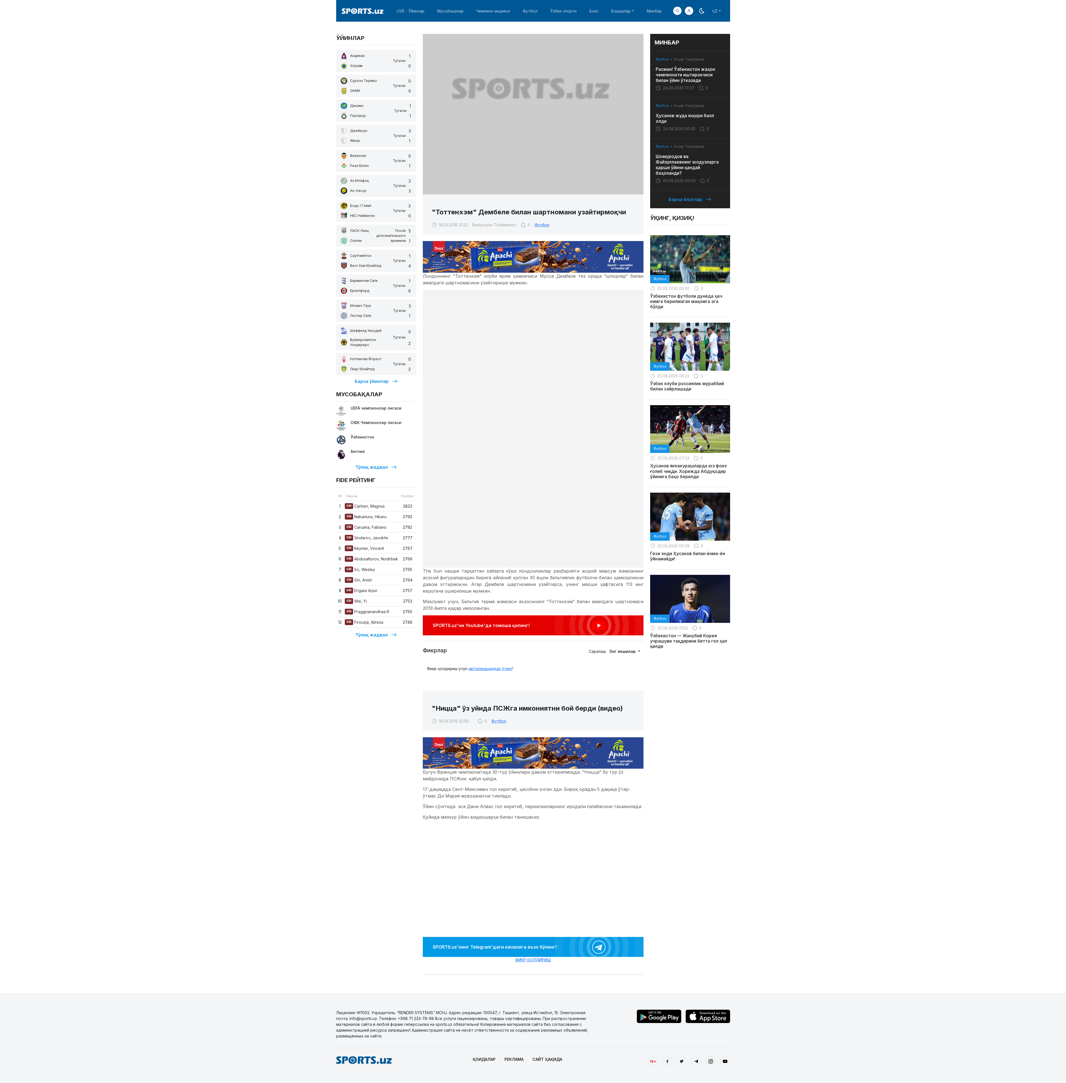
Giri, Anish (359, 580)
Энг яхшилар (623, 651)
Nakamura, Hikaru (366, 516)
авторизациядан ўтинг (490, 668)
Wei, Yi (356, 601)
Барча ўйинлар (372, 381)
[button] (689, 11)
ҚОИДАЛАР (484, 1059)
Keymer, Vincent (365, 548)
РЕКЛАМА (514, 1059)
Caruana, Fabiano (366, 527)
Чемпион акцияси (493, 11)
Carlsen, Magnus (365, 506)
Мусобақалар (450, 11)
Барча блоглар (685, 199)
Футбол (530, 11)
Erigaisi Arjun (361, 590)
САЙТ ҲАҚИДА (547, 1059)
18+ (653, 1061)
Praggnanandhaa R (367, 611)
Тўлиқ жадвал (371, 467)
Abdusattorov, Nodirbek (372, 558)
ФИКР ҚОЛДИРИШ (533, 959)
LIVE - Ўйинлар (410, 11)
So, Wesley (360, 569)
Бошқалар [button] (621, 11)
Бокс (594, 11)
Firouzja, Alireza (364, 622)
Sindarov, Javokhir (367, 537)
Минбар (654, 11)
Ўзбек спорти (563, 11)
